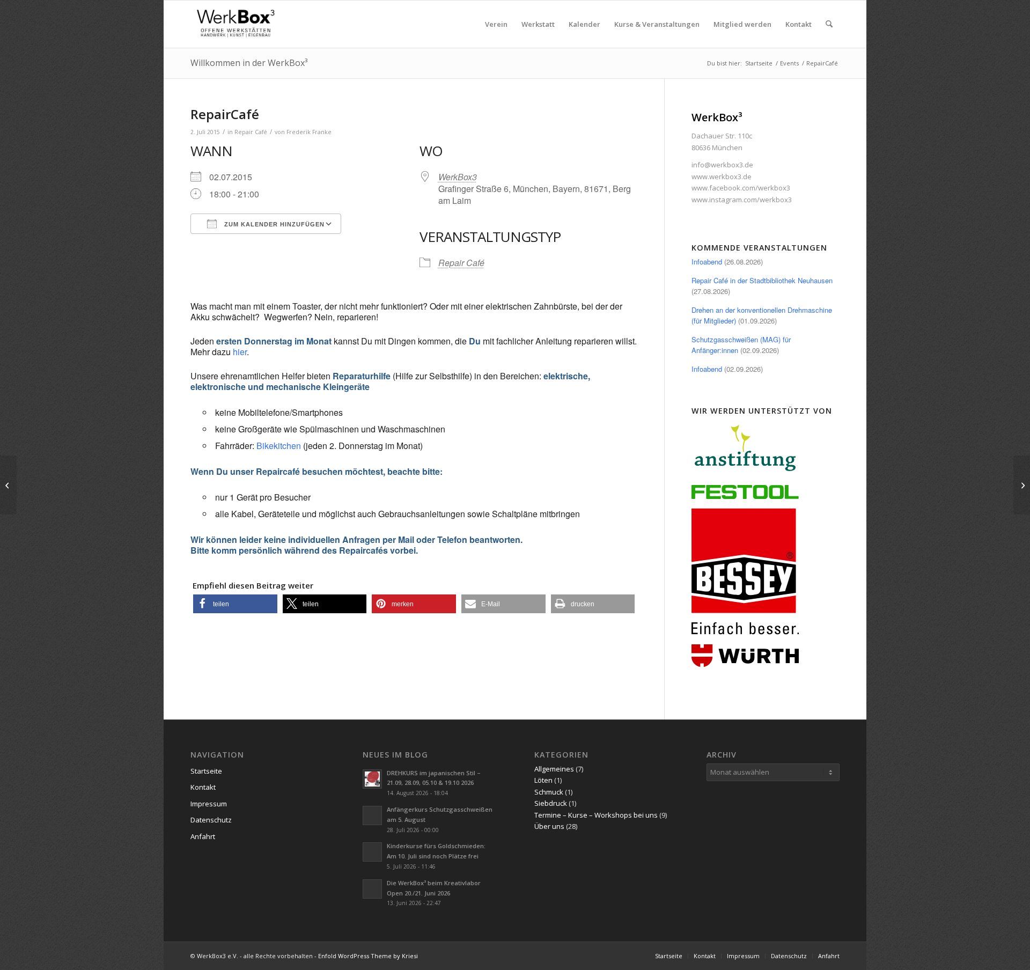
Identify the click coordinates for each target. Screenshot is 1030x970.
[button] (235, 603)
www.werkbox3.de (721, 176)
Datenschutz (211, 820)
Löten (543, 780)
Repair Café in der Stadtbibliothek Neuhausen (762, 280)
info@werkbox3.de (722, 165)
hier (240, 352)
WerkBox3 (457, 177)
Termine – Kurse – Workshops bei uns (596, 815)
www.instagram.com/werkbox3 (741, 199)
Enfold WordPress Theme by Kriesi (368, 956)
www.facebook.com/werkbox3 (740, 188)
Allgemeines (554, 769)
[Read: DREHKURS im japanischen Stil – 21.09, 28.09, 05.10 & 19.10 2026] (372, 779)
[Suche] (829, 24)
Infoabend (706, 261)
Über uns (549, 826)
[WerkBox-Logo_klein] (237, 24)
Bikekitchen (278, 445)
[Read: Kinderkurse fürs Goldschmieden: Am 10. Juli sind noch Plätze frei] (372, 852)
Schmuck (548, 792)
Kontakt (203, 787)
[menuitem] (496, 24)
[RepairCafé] (8, 485)
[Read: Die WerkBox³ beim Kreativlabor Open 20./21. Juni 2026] (372, 889)
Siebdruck (550, 803)
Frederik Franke (309, 132)
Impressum (208, 804)
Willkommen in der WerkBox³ (248, 63)
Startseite (206, 771)
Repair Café (250, 132)
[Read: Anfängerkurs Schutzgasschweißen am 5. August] (372, 815)
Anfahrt (202, 836)
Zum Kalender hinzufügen (273, 224)
